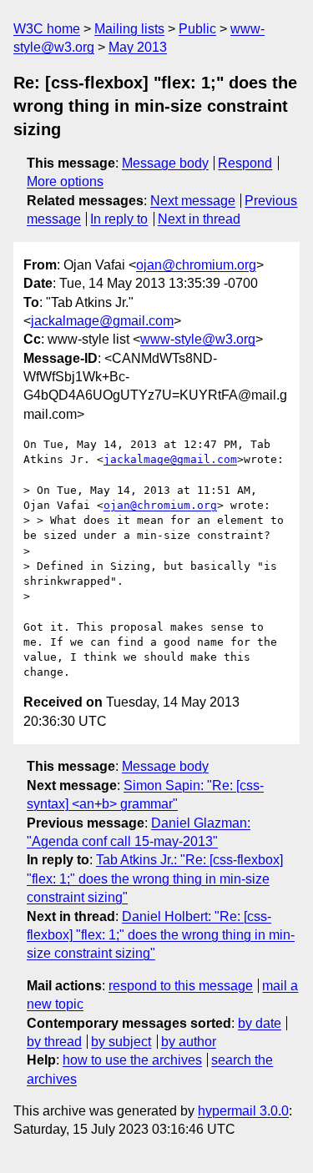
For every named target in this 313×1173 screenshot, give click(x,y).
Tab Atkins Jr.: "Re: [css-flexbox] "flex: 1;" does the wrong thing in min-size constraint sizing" (155, 878)
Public (197, 29)
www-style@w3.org (197, 339)
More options (65, 181)
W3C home (46, 29)
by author (188, 1042)
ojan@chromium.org (196, 265)
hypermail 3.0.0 (243, 1111)
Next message (192, 201)
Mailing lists (129, 29)
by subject (121, 1042)
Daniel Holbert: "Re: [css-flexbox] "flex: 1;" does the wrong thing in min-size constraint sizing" (161, 935)
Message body (165, 163)
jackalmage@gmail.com (102, 321)
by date (259, 1023)
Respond (245, 163)
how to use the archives (132, 1060)
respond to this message (181, 986)
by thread (54, 1042)
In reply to (119, 219)
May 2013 (138, 47)
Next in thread (199, 219)
